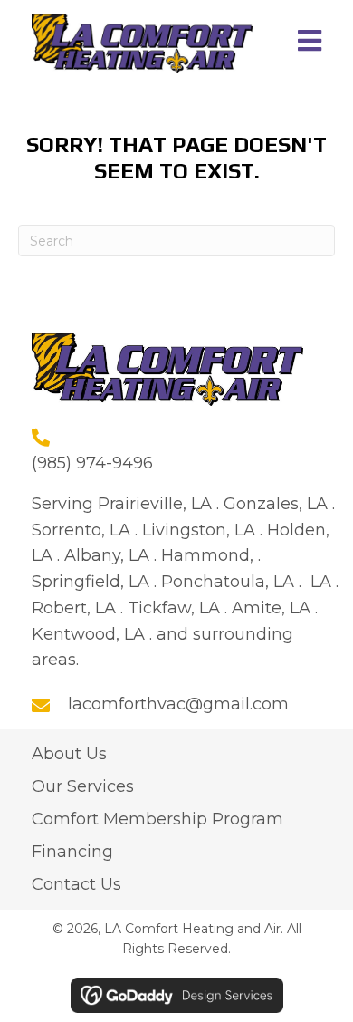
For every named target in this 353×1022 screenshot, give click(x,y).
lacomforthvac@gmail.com (178, 704)
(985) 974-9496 (92, 463)
